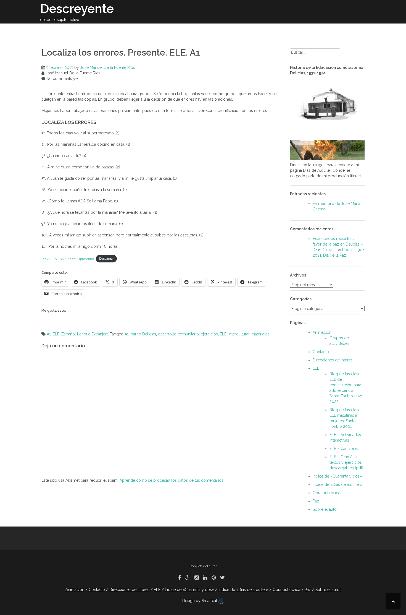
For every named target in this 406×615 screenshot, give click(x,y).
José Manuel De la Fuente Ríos (107, 67)
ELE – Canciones (344, 448)
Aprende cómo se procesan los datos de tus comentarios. (172, 480)
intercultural (238, 334)
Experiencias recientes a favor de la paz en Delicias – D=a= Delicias (338, 244)
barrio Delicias (143, 334)
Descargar (106, 258)
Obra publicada (167, 30)
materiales (260, 334)
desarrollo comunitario (178, 334)
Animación (266, 30)
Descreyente (77, 8)
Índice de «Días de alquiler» (337, 484)
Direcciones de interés (220, 30)
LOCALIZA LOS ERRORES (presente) (67, 258)
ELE (290, 30)
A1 (49, 334)
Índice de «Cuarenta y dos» (337, 476)
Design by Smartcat (200, 600)
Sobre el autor (124, 30)
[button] (357, 31)
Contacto (337, 30)
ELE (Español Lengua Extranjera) (81, 334)
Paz (314, 30)
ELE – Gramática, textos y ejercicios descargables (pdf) (346, 462)
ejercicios (209, 334)
